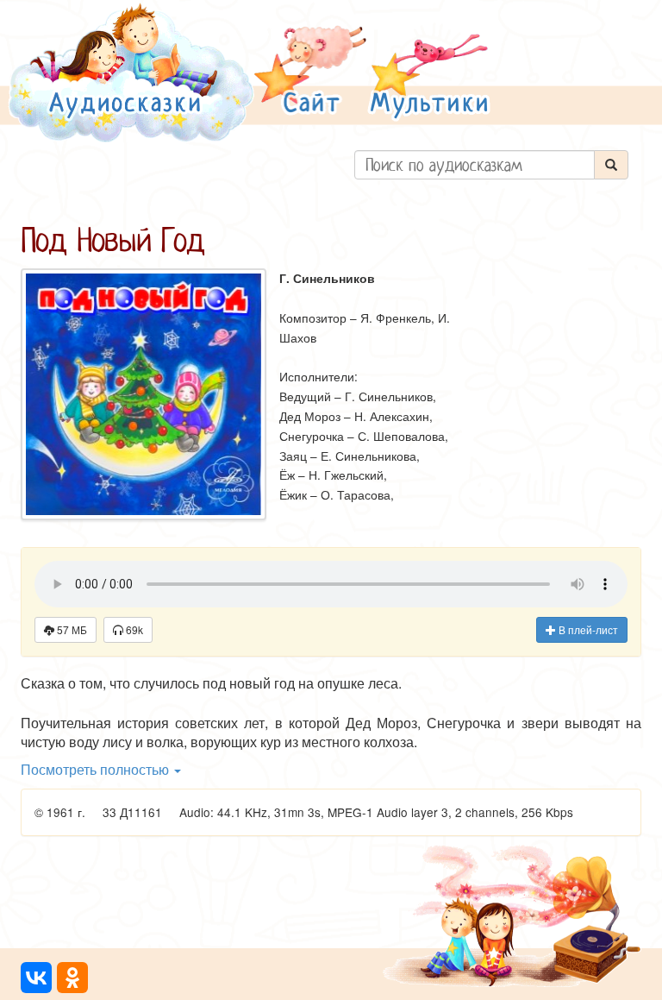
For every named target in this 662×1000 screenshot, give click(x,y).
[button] (310, 72)
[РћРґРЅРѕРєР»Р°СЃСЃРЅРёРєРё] (72, 977)
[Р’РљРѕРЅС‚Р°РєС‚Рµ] (36, 977)
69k (133, 629)
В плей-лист (587, 629)
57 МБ (70, 629)
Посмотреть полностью (96, 769)
